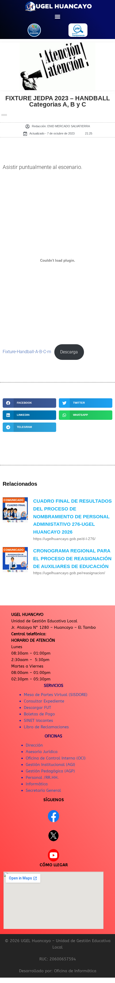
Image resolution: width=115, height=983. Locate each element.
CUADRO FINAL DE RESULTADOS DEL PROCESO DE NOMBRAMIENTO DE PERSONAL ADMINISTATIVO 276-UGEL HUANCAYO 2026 (72, 516)
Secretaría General (43, 790)
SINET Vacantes (38, 720)
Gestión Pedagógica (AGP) (50, 771)
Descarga (69, 352)
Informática (37, 784)
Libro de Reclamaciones (46, 727)
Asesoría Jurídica (41, 751)
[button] (57, 16)
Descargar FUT (37, 707)
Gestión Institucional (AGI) (50, 764)
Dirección (34, 745)
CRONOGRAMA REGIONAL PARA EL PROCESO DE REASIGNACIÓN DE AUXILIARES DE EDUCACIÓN (72, 558)
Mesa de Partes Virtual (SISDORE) (55, 694)
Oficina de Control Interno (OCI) (56, 758)
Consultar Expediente (44, 701)
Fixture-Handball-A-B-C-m (27, 352)
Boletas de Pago (39, 714)
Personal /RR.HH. (42, 777)
